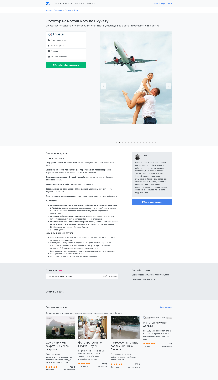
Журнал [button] (66, 3)
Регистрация (160, 3)
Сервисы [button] (89, 3)
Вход (170, 3)
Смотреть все (166, 307)
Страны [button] (56, 3)
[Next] (168, 86)
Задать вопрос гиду (153, 202)
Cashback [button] (78, 3)
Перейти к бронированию (67, 65)
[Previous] (103, 86)
